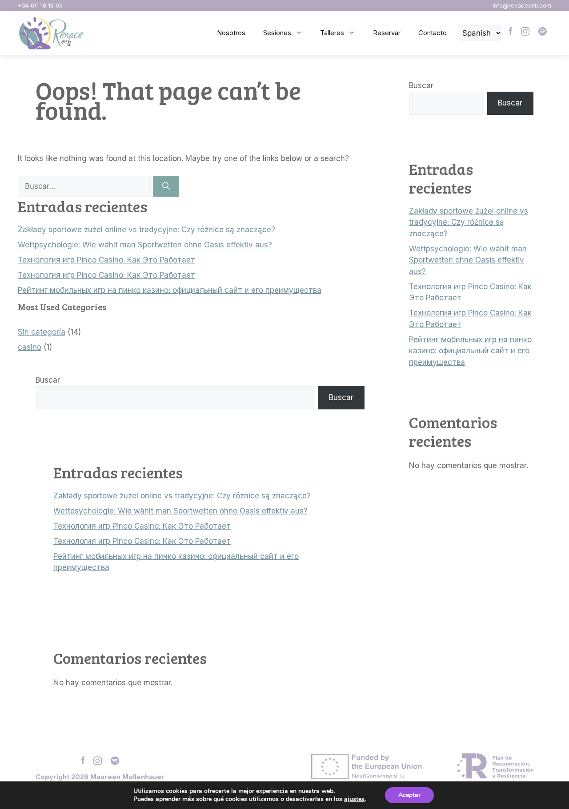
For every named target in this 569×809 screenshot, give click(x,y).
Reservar (387, 32)
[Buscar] (166, 186)
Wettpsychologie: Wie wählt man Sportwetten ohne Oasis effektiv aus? (145, 244)
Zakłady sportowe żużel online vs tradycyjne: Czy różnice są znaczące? (146, 229)
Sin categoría (41, 332)
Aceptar (409, 795)
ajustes (354, 799)
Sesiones (277, 32)
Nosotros (231, 32)
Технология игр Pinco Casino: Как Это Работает (106, 259)
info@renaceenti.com (522, 5)
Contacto (432, 32)
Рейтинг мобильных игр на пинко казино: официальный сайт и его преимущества (169, 290)
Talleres (332, 32)
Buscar (48, 380)
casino (29, 347)
